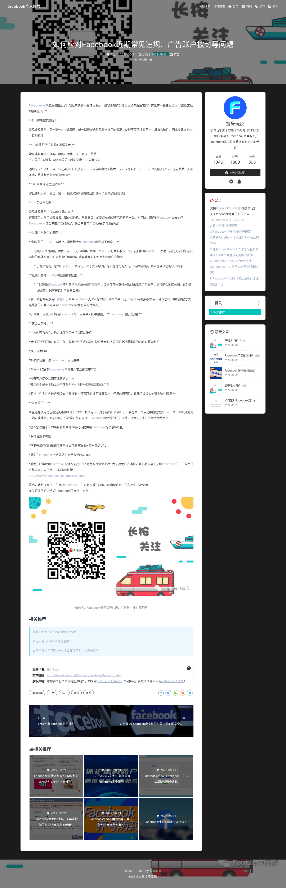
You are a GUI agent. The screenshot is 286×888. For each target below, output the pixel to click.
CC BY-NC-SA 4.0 (110, 681)
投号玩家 (53, 669)
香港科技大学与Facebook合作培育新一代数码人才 (66, 650)
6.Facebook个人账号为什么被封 (231, 261)
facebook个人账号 (24, 6)
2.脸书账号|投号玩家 (223, 225)
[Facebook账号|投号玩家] (216, 373)
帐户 (45, 105)
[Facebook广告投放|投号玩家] (216, 358)
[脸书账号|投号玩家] (216, 388)
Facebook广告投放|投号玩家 (242, 355)
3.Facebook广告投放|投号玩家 (230, 231)
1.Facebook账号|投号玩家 (227, 220)
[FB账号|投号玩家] (216, 343)
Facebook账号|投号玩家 (239, 370)
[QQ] (239, 181)
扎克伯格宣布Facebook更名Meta (55, 632)
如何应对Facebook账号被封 (51, 641)
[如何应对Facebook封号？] (216, 403)
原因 (88, 692)
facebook (37, 692)
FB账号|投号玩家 (234, 340)
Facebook (36, 105)
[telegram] (231, 181)
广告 (176, 54)
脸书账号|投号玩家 (235, 385)
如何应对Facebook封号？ (240, 400)
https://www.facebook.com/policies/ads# (57, 475)
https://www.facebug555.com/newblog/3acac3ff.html (84, 675)
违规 (76, 692)
